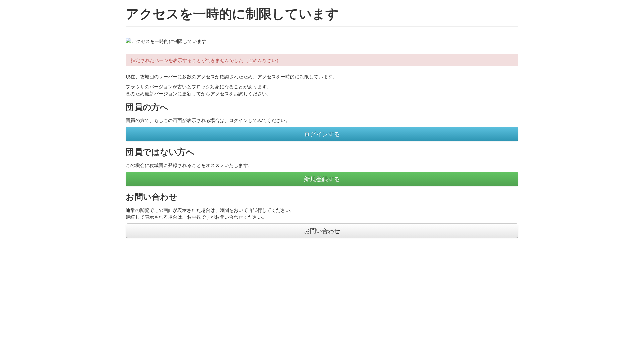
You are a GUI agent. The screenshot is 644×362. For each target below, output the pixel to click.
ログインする (322, 134)
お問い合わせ (322, 230)
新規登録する (322, 179)
